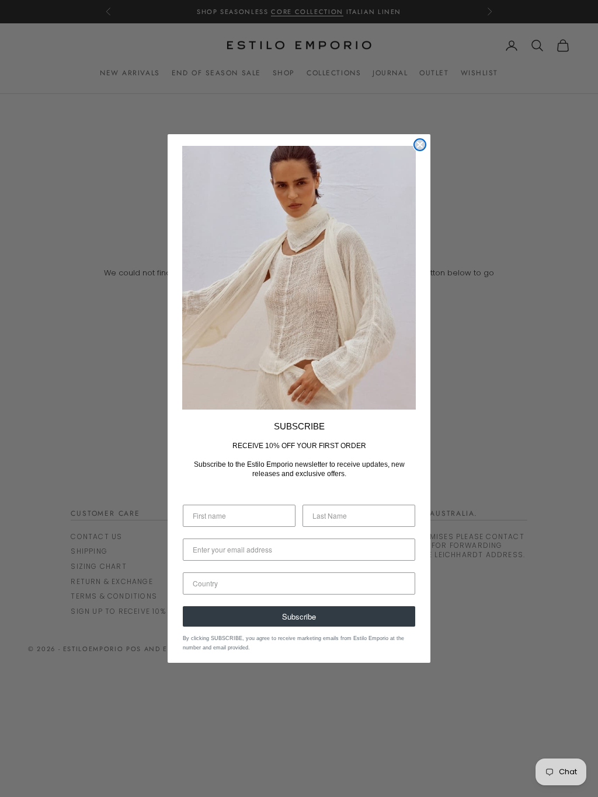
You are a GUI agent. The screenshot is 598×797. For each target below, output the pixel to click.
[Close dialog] (420, 145)
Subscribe (299, 616)
